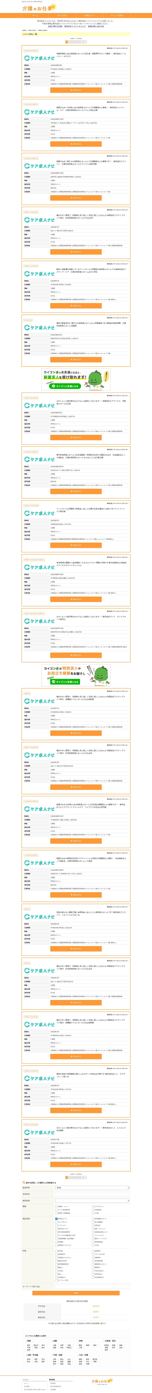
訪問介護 (97, 1225)
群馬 (28, 1350)
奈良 (61, 1347)
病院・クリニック (100, 1228)
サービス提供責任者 (64, 1210)
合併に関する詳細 (55, 26)
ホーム (35, 15)
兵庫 (61, 1345)
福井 (43, 1361)
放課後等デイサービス (64, 1245)
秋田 (106, 1350)
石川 (43, 1359)
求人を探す (62, 15)
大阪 (54, 1345)
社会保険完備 (99, 1261)
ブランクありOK (100, 1254)
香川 (54, 1364)
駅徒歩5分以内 (62, 1261)
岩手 (113, 1347)
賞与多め (60, 1251)
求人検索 (26, 1386)
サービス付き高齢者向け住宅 (66, 1235)
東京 (28, 1345)
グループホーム (62, 1222)
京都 (69, 1345)
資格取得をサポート (101, 1264)
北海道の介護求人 (43, 30)
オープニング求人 (63, 1280)
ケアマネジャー (99, 1206)
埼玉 (43, 1345)
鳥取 (61, 1361)
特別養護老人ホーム (101, 1219)
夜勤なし (60, 1267)
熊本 (87, 1359)
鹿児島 (95, 1359)
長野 (35, 1359)
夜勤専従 (97, 1267)
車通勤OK (98, 1257)
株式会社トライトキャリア (75, 26)
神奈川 (36, 1345)
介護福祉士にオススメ (64, 1257)
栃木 (43, 1347)
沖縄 (87, 1364)
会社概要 (53, 1389)
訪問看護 (60, 1242)
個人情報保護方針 (55, 1386)
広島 (54, 1359)
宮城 (113, 1345)
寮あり (60, 1274)
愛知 (80, 1345)
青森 (106, 1347)
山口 (69, 1359)
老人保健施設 (99, 1222)
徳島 (61, 1364)
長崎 (80, 1361)
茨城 (35, 1347)
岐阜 (94, 1345)
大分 (87, 1361)
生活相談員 (98, 1210)
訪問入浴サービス (63, 1228)
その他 (97, 1213)
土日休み (60, 1271)
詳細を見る (77, 90)
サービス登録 (117, 15)
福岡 (80, 1359)
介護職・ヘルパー (63, 1206)
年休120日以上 (99, 1271)
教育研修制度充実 (63, 1264)
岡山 (61, 1359)
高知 (69, 1364)
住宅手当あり (99, 1274)
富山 (28, 1361)
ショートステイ (99, 1235)
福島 (120, 1345)
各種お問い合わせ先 (96, 26)
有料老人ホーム (62, 1219)
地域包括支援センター (101, 1232)
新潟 (28, 1359)
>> (85, 42)
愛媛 (69, 1361)
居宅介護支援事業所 (64, 1232)
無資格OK (98, 1251)
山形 (120, 1347)
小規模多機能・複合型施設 (66, 1238)
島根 (54, 1361)
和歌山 (69, 1347)
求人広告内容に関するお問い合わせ (35, 1389)
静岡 (87, 1345)
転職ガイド (90, 15)
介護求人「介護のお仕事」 (29, 30)
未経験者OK (61, 1254)
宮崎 (94, 1361)
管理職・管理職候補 (64, 1213)
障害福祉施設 (99, 1242)
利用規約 (53, 1383)
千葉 (28, 1347)
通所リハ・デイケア (101, 1238)
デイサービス (62, 1225)
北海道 (106, 1345)
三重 (80, 1347)
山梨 (35, 1361)
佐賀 (80, 1364)
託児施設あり (62, 1277)
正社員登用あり (99, 1277)
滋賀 (54, 1347)
